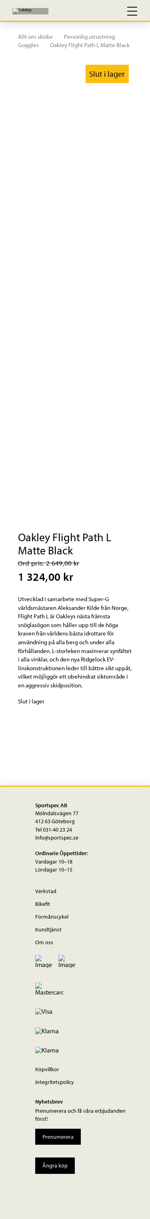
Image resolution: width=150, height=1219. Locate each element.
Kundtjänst (48, 929)
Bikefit (42, 903)
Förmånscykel (51, 916)
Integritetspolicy (54, 1082)
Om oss (44, 942)
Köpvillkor (47, 1069)
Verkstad (45, 891)
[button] (98, 11)
